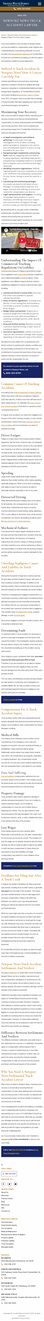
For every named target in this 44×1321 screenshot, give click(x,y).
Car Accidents (6, 1228)
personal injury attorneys (20, 54)
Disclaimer (16, 1318)
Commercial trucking (9, 271)
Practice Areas (7, 1198)
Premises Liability (7, 1241)
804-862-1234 (10, 1289)
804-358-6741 (10, 1264)
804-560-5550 (10, 1278)
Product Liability (7, 1238)
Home (3, 35)
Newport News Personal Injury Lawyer (22, 35)
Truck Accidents (7, 1244)
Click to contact (9, 700)
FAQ (2, 1208)
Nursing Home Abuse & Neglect (13, 1234)
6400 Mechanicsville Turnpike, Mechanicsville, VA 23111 (20, 1298)
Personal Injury (7, 1222)
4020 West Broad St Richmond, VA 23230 (17, 1261)
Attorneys (5, 1195)
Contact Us (5, 1211)
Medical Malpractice (9, 1231)
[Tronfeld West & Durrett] (13, 1164)
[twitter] (9, 1184)
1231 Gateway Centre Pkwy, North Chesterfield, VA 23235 (20, 1273)
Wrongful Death (7, 1247)
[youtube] (16, 1184)
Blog (3, 1202)
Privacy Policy (25, 1318)
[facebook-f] (3, 1184)
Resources (5, 1205)
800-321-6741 (23, 9)
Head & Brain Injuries (9, 1225)
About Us (4, 1192)
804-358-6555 (10, 1303)
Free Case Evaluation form (23, 866)
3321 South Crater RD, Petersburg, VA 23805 (18, 1286)
